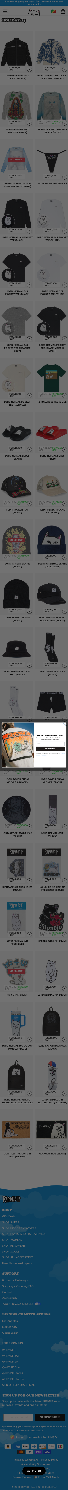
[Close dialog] (64, 724)
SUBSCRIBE (50, 749)
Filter (36, 1471)
